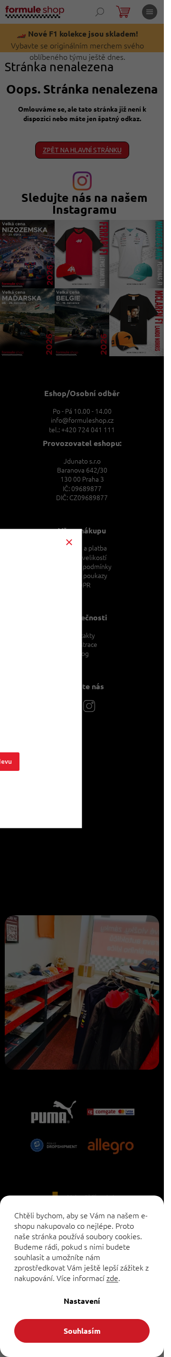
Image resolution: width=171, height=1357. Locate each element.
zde (112, 1277)
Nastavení (82, 1301)
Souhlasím (82, 1331)
